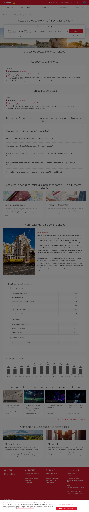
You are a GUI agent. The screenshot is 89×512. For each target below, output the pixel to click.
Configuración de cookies (66, 504)
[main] (44, 506)
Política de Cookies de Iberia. (25, 508)
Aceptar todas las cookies (66, 508)
